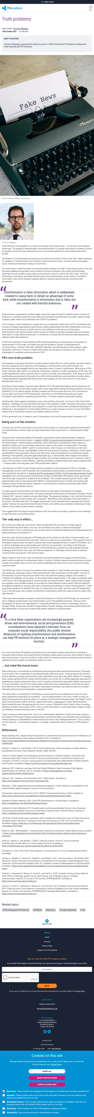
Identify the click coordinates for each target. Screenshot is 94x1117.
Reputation (50, 910)
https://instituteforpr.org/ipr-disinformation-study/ (23, 813)
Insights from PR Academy (47, 950)
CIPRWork (37, 910)
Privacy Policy (47, 946)
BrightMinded (56, 1049)
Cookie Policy (56, 1064)
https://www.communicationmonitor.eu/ (19, 881)
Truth (82, 910)
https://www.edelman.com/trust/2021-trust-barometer (25, 781)
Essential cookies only (47, 1084)
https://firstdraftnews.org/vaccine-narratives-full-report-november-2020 (32, 846)
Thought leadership (67, 910)
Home (47, 937)
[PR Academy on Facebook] (49, 1033)
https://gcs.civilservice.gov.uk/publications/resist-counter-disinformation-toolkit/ (36, 796)
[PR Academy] (12, 8)
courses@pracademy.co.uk (47, 1009)
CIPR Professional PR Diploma (16, 910)
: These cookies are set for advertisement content (33, 1112)
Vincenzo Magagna (20, 28)
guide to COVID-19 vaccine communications (54, 440)
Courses (47, 942)
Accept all (47, 1071)
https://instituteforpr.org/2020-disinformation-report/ (24, 803)
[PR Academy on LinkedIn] (45, 1033)
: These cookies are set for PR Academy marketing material (37, 1108)
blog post (59, 702)
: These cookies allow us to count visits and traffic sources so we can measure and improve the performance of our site (46, 1096)
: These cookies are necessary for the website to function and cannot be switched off (48, 1091)
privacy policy (80, 991)
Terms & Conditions (47, 1044)
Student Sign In (49, 2)
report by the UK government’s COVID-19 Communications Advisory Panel (60, 473)
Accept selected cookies (47, 1078)
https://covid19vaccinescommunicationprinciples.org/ (48, 763)
